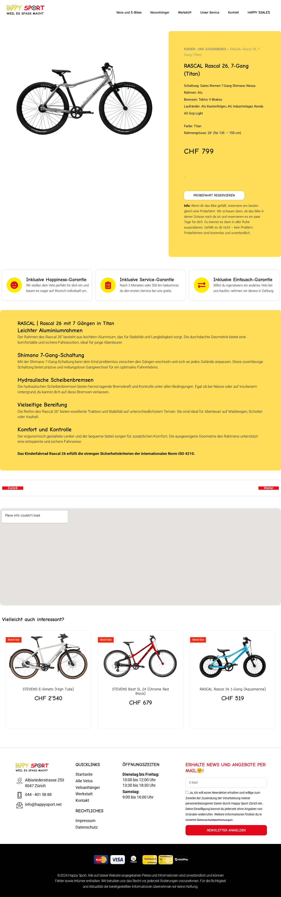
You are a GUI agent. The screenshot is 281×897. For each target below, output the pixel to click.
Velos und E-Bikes (128, 12)
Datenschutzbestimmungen (215, 820)
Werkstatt (184, 12)
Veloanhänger (159, 12)
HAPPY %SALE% (259, 12)
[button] (214, 195)
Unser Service (209, 12)
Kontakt (233, 12)
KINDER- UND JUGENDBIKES (205, 49)
